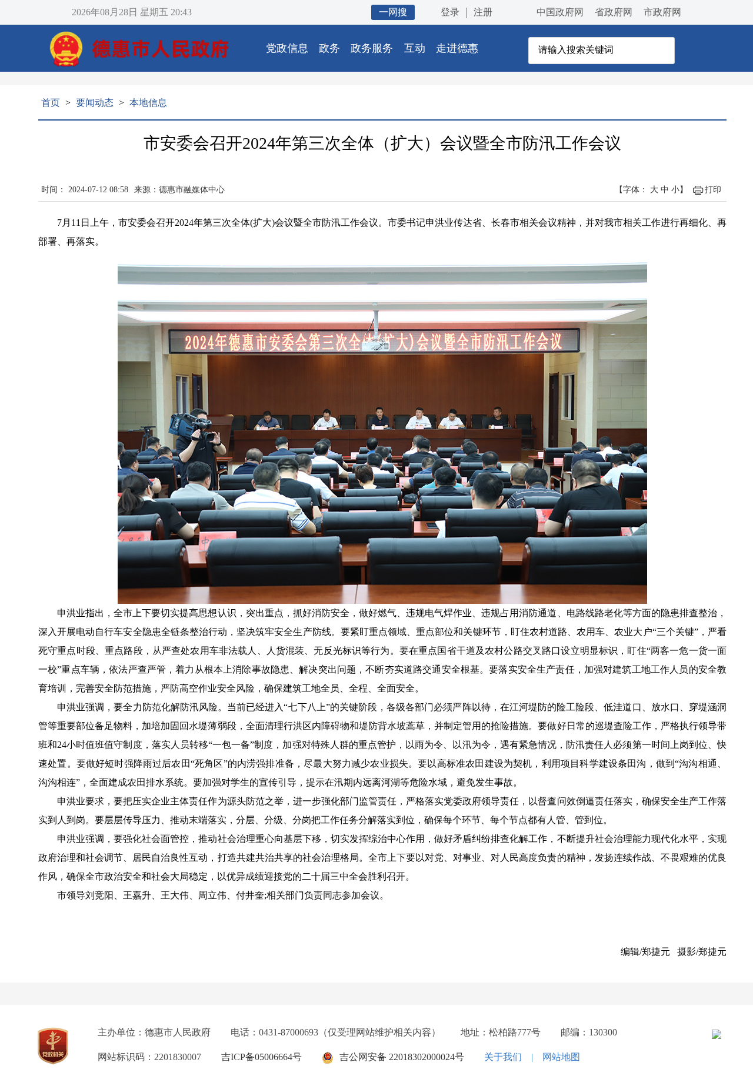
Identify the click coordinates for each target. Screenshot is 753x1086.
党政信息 (287, 48)
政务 (329, 48)
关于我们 (503, 1057)
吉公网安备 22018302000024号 (401, 1057)
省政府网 (613, 12)
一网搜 (393, 12)
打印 (713, 189)
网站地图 (561, 1057)
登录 (450, 12)
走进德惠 (457, 48)
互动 (414, 48)
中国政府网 (560, 12)
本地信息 (148, 103)
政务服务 (372, 48)
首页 (50, 103)
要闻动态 (95, 103)
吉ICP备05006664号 (261, 1057)
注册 (483, 12)
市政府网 (662, 12)
